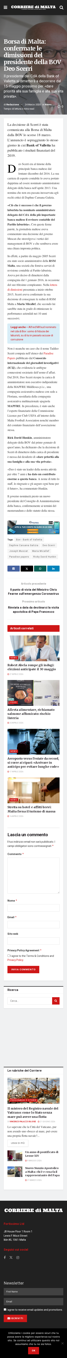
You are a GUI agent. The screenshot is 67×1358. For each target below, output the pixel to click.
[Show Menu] (5, 7)
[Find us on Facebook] (5, 1258)
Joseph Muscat (18, 551)
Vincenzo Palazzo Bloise (23, 1121)
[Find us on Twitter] (11, 1257)
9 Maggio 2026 (34, 1160)
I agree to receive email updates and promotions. (34, 1310)
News (48, 104)
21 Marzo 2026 (34, 1180)
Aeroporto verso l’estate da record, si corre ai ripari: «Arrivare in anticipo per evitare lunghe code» (33, 763)
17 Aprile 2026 (16, 771)
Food (13, 702)
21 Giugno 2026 (47, 1121)
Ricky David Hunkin (44, 556)
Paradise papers (19, 556)
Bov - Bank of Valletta (29, 539)
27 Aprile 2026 (16, 674)
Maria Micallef (40, 551)
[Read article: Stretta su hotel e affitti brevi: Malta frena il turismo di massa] (33, 790)
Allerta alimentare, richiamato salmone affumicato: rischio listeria (30, 714)
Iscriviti (17, 1318)
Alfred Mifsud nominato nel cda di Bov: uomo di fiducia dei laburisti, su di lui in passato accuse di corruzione (33, 333)
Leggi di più (19, 1143)
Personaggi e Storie (23, 1100)
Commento (15, 854)
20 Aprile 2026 (16, 723)
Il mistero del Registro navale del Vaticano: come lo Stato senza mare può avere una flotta (32, 1113)
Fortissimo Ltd (14, 1224)
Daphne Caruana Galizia (23, 545)
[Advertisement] (33, 1037)
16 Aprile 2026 (16, 816)
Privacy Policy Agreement (24, 950)
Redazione (12, 104)
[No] (62, 1343)
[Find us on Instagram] (17, 1258)
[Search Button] (61, 7)
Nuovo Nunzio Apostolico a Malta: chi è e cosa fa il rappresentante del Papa (42, 1171)
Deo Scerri (49, 545)
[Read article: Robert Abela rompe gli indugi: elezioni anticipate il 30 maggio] (33, 648)
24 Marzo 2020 (33, 104)
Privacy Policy (15, 960)
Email (12, 917)
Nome (12, 901)
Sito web (12, 934)
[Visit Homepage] (33, 7)
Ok (33, 1350)
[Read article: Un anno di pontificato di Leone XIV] (14, 1155)
